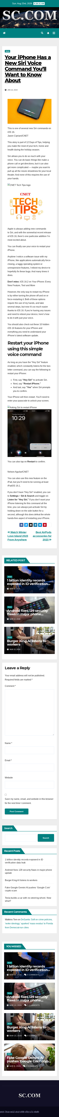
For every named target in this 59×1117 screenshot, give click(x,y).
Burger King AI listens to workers (26, 642)
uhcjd (17, 1112)
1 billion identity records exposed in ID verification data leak (27, 583)
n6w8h (36, 1112)
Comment (10, 686)
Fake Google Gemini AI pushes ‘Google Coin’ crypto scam (29, 1061)
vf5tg (27, 1112)
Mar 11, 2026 (15, 975)
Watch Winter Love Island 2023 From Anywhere (18, 536)
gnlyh (2, 1112)
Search (8, 828)
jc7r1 (31, 1112)
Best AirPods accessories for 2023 (42, 536)
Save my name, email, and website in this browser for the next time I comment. (29, 801)
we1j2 (12, 1112)
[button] (42, 33)
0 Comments (33, 975)
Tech (7, 51)
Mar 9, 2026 (15, 1066)
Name (8, 743)
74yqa (7, 1112)
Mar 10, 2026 (15, 1005)
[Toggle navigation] (54, 33)
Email (8, 760)
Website (9, 777)
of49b (22, 1112)
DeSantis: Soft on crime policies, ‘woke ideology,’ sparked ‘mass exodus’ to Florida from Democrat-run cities (29, 923)
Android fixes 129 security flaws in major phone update (27, 614)
